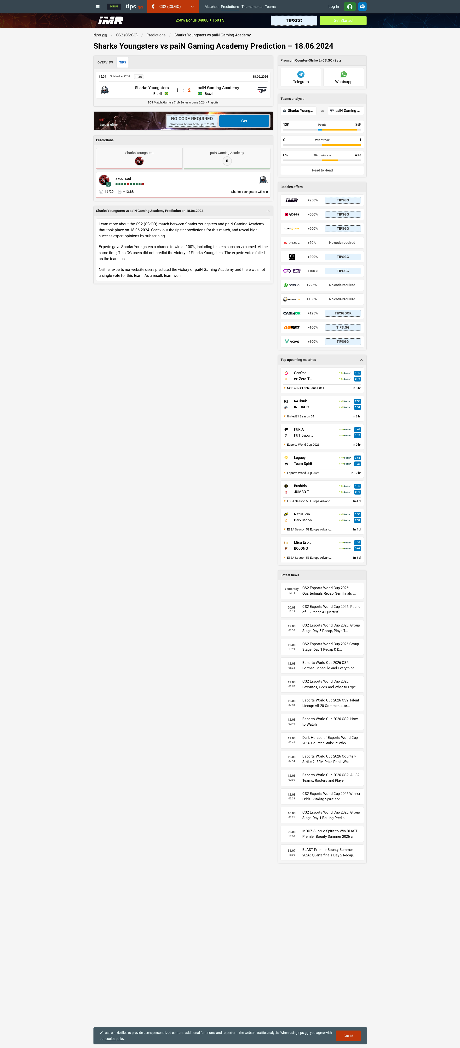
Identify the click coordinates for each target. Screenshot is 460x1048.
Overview (105, 62)
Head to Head (322, 170)
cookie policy (114, 1039)
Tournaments (252, 7)
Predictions (230, 7)
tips (134, 6)
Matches (211, 7)
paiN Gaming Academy (218, 87)
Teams (270, 7)
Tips (122, 62)
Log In (333, 6)
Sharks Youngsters (152, 87)
